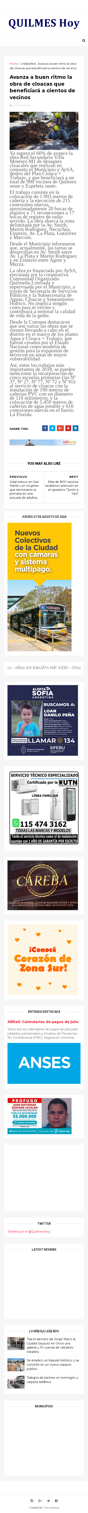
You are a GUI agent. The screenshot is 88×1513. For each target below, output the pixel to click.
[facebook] (56, 1501)
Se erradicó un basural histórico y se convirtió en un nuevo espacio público (53, 1364)
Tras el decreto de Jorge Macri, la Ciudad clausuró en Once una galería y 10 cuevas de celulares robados (51, 1345)
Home (14, 63)
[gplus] (40, 1501)
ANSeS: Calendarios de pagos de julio (42, 1022)
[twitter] (48, 1501)
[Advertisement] (44, 1178)
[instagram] (32, 1501)
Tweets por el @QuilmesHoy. (29, 1232)
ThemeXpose (51, 1507)
